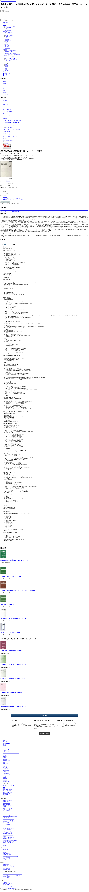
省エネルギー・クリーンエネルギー (13, 120)
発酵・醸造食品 (6, 853)
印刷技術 (5, 845)
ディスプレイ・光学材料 (8, 831)
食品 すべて (5, 849)
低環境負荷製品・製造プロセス (12, 122)
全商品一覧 (7, 48)
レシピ (6, 70)
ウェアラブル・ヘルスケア (9, 832)
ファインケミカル (9, 32)
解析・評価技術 (6, 824)
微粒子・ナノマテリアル (8, 806)
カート (5, 75)
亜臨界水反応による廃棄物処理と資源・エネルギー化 (14, 560)
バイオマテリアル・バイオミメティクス (11, 820)
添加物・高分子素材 (7, 790)
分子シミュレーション (9, 210)
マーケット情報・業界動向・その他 (10, 136)
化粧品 (4, 81)
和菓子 (6, 66)
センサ (4, 843)
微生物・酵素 (6, 822)
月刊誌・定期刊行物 (7, 133)
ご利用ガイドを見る (44, 733)
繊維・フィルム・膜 (7, 808)
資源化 (24, 210)
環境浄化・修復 (8, 127)
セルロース (50, 210)
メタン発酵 (83, 210)
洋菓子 (6, 68)
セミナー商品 (6, 877)
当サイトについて (8, 72)
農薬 (4, 788)
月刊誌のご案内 (6, 743)
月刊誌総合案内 (8, 30)
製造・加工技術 (6, 858)
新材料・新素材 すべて (8, 800)
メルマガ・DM (6, 744)
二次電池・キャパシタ (8, 835)
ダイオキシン (62, 210)
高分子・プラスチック (8, 801)
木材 (30, 210)
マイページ (5, 746)
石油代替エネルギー (76, 210)
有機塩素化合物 (56, 210)
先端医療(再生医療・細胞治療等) (10, 816)
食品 (6, 37)
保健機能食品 (6, 851)
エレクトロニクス (9, 36)
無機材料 (14, 211)
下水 (27, 210)
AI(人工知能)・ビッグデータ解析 (10, 840)
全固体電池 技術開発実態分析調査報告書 (11, 692)
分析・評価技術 (6, 810)
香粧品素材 (5, 794)
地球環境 (7, 39)
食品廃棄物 (20, 210)
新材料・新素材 (8, 34)
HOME (4, 740)
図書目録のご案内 (9, 51)
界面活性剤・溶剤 (7, 793)
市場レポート (8, 40)
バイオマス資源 (68, 210)
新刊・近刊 (5, 22)
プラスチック (9, 211)
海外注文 (5, 756)
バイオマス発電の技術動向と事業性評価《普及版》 (13, 706)
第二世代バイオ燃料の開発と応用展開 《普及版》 (13, 678)
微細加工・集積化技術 (8, 842)
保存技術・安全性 (7, 859)
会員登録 (5, 745)
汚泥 (29, 210)
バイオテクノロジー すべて (9, 815)
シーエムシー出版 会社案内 (11, 50)
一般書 (6, 42)
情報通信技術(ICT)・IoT (8, 838)
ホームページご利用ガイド (11, 56)
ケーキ (6, 65)
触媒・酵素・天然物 (7, 789)
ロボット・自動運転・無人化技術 (10, 837)
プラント (18, 211)
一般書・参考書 (6, 131)
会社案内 (5, 49)
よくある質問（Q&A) (10, 58)
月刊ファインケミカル (10, 26)
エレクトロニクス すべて (8, 828)
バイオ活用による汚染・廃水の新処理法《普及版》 (13, 618)
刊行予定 (5, 138)
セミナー (5, 23)
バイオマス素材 (6, 803)
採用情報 (5, 759)
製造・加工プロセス (7, 809)
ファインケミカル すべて (8, 785)
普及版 (6, 41)
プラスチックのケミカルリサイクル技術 (10, 576)
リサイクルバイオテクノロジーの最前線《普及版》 (13, 664)
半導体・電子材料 (7, 829)
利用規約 (5, 755)
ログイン (6, 74)
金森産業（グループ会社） (11, 53)
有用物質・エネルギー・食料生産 (10, 821)
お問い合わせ (6, 55)
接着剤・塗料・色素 (7, 792)
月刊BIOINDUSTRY (9, 28)
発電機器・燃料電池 (7, 833)
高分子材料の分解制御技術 (7, 604)
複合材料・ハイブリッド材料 (9, 805)
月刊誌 (4, 25)
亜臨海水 (2, 210)
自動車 (4, 85)
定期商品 (7, 64)
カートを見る (6, 749)
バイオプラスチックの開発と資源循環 (10, 632)
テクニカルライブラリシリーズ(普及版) (11, 129)
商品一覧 (5, 31)
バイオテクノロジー (9, 35)
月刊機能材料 (8, 27)
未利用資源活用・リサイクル (11, 125)
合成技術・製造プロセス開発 (9, 796)
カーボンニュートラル (8, 94)
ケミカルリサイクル (35, 210)
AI (3, 88)
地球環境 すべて (6, 864)
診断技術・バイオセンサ (8, 819)
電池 (4, 90)
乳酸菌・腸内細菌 (7, 854)
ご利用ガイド (6, 750)
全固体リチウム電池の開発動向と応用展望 (11, 650)
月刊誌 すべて (6, 882)
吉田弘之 (8, 181)
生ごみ (4, 211)
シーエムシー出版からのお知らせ (12, 54)
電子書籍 (7, 46)
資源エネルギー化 (44, 210)
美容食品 (5, 852)
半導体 (4, 83)
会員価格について (7, 760)
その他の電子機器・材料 (8, 841)
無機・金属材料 (6, 804)
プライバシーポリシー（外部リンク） (11, 753)
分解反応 (16, 210)
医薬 (4, 787)
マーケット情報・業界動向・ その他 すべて (12, 874)
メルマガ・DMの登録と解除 (11, 59)
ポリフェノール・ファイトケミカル (10, 856)
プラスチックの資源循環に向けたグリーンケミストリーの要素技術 (17, 590)
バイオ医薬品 (6, 817)
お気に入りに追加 (5, 202)
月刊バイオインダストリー (9, 886)
